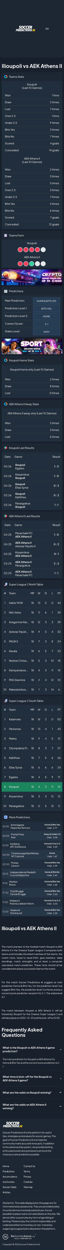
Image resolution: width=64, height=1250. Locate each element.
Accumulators (10, 1176)
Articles (6, 1192)
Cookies (28, 1181)
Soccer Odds (9, 1186)
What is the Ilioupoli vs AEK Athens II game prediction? (29, 1049)
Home (6, 1166)
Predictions (8, 1171)
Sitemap (28, 1186)
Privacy (27, 1176)
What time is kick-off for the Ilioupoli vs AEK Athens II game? (27, 1078)
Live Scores (8, 1181)
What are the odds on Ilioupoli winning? (27, 1092)
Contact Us (29, 1166)
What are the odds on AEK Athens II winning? (24, 1106)
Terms (27, 1171)
